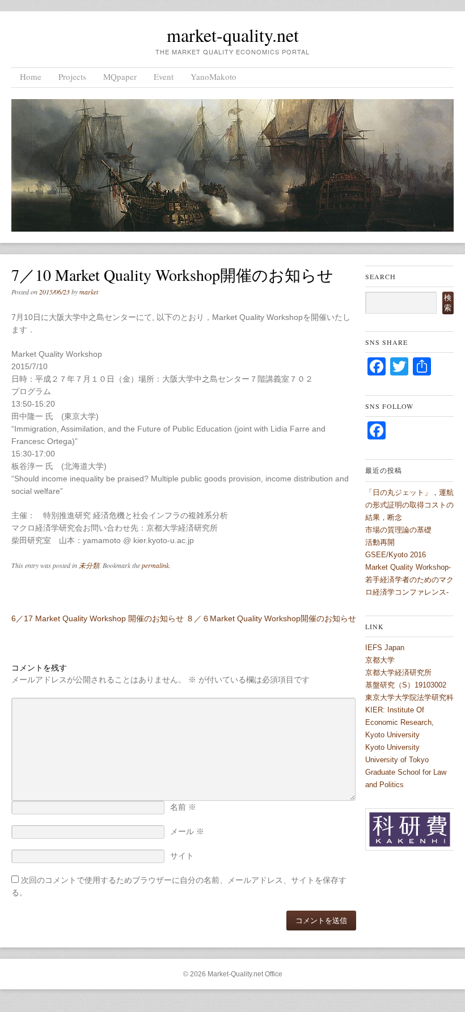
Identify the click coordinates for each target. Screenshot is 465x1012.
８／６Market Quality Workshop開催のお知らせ (271, 618)
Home (30, 76)
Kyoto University (392, 747)
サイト (182, 855)
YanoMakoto (213, 76)
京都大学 (380, 660)
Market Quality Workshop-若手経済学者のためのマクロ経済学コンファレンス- (409, 579)
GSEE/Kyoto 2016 (395, 554)
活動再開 (380, 542)
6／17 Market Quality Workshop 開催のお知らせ (97, 618)
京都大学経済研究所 (398, 672)
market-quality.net (233, 35)
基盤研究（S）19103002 (405, 685)
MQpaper (120, 76)
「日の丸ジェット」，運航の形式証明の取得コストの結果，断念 (409, 505)
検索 (447, 302)
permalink (155, 565)
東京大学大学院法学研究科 (409, 697)
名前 (183, 807)
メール (187, 831)
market (88, 291)
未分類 (89, 565)
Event (164, 76)
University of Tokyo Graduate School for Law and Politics (405, 772)
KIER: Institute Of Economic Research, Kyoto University (399, 722)
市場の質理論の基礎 (398, 530)
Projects (72, 76)
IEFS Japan (384, 647)
